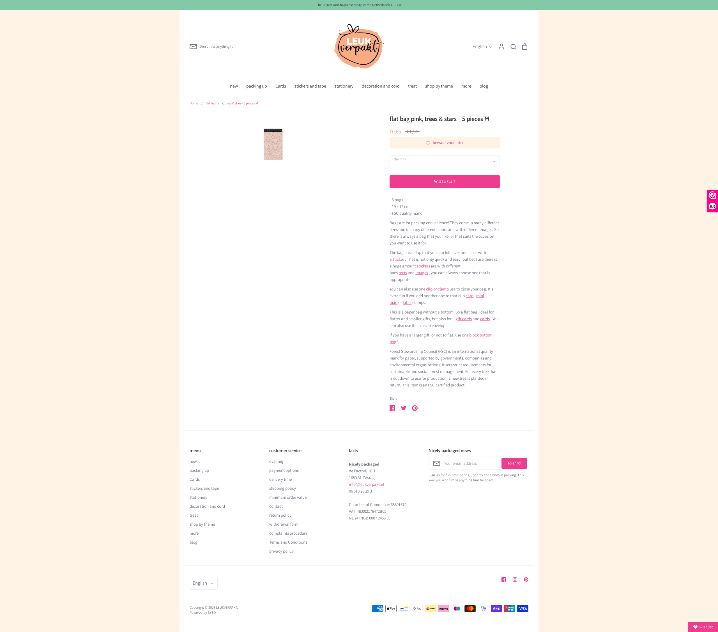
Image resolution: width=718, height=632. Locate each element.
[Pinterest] (526, 579)
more (466, 86)
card (469, 295)
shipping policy (282, 488)
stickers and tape (310, 86)
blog (484, 86)
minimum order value (288, 497)
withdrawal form (283, 524)
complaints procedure (288, 533)
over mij (276, 461)
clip (429, 289)
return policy (280, 515)
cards (485, 318)
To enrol (514, 463)
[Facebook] (503, 579)
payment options (284, 470)
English (480, 46)
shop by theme (439, 86)
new (234, 86)
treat (412, 86)
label (407, 302)
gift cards (463, 318)
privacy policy (281, 551)
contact (276, 506)
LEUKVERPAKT (226, 607)
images (421, 272)
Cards (280, 86)
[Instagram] (515, 579)
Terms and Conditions (288, 542)
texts (403, 272)
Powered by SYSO (203, 612)
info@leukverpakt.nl (366, 484)
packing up (256, 86)
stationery (344, 86)
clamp (443, 289)
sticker (398, 259)
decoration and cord (381, 86)
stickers (423, 266)
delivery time (280, 479)
